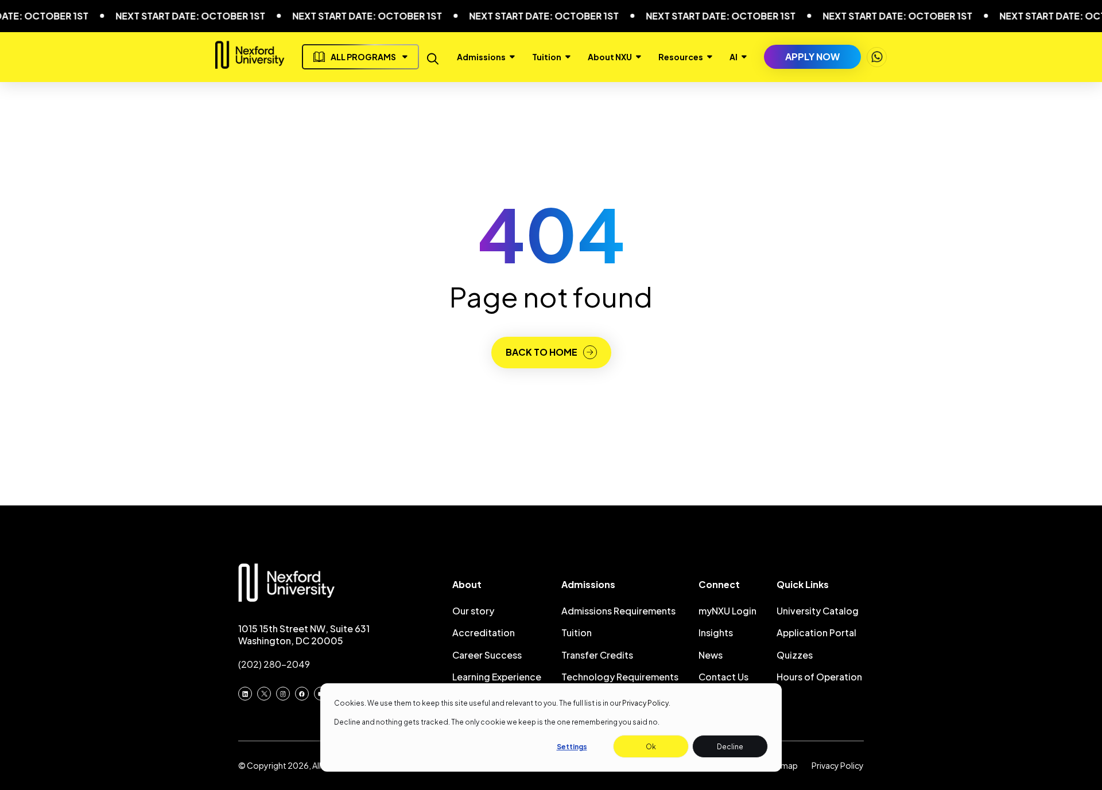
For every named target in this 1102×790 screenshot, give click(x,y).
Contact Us (723, 677)
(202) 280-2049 (274, 664)
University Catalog (818, 611)
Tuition (576, 632)
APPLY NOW (812, 56)
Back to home (541, 352)
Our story (473, 611)
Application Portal (816, 632)
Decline (730, 746)
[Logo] (250, 64)
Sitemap (782, 765)
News (711, 655)
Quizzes (795, 655)
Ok (651, 746)
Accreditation (483, 632)
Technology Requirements (619, 677)
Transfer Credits (597, 655)
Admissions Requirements (618, 611)
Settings (572, 746)
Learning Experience (496, 677)
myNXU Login (727, 611)
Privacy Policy (645, 703)
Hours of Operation (819, 677)
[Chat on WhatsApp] (877, 57)
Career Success (487, 655)
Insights (716, 632)
